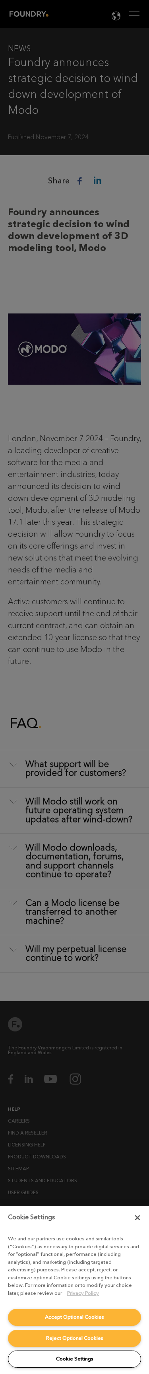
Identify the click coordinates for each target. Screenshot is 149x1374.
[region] (74, 1290)
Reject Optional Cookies (74, 1338)
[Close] (137, 1217)
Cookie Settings (74, 1359)
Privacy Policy (83, 1293)
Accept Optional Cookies (74, 1317)
